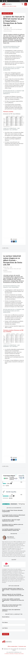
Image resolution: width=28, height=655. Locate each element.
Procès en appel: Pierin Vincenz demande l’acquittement (12, 511)
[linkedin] (16, 241)
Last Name (5, 628)
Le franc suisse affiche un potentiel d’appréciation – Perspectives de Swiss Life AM (13, 600)
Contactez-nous (22, 646)
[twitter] (14, 241)
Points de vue (7, 13)
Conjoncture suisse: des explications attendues (11, 610)
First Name (5, 622)
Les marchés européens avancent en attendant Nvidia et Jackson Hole (11, 530)
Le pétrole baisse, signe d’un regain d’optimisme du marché (11, 520)
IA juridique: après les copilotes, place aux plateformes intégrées (12, 525)
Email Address (5, 617)
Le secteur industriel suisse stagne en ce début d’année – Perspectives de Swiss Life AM (13, 589)
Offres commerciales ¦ (13, 646)
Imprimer (15, 239)
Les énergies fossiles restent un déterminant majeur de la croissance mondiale (13, 515)
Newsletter (23, 1)
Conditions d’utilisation (9, 653)
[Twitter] (4, 1)
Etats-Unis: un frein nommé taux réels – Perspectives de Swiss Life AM (12, 605)
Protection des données (19, 653)
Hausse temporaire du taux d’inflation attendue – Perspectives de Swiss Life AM (12, 595)
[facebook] (12, 241)
